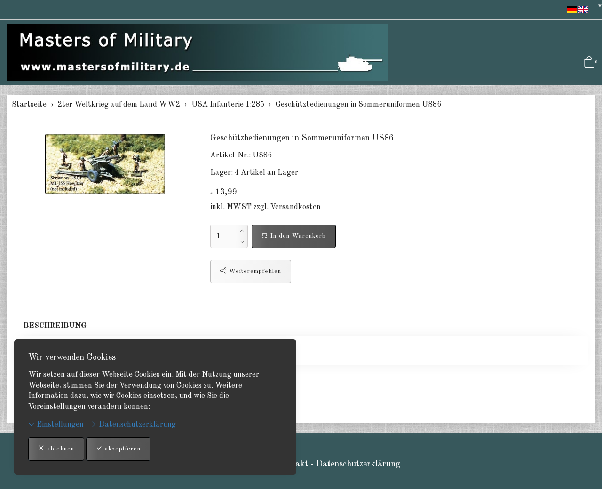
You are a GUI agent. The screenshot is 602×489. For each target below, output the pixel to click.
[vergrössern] (104, 163)
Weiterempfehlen (254, 271)
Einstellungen (59, 424)
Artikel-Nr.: (230, 155)
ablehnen (59, 449)
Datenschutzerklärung (136, 424)
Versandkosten (295, 207)
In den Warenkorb (297, 236)
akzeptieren (122, 449)
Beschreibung (55, 326)
